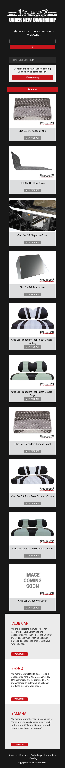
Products (24, 755)
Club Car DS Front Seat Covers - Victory (32, 496)
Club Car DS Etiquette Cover (32, 235)
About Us (13, 755)
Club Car (23, 60)
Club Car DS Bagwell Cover (32, 600)
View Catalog (32, 77)
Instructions (50, 755)
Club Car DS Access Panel (32, 131)
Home (14, 60)
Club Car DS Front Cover (32, 287)
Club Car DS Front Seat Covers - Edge (32, 548)
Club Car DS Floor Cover (32, 183)
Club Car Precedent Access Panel (33, 444)
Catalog (33, 758)
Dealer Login (36, 755)
